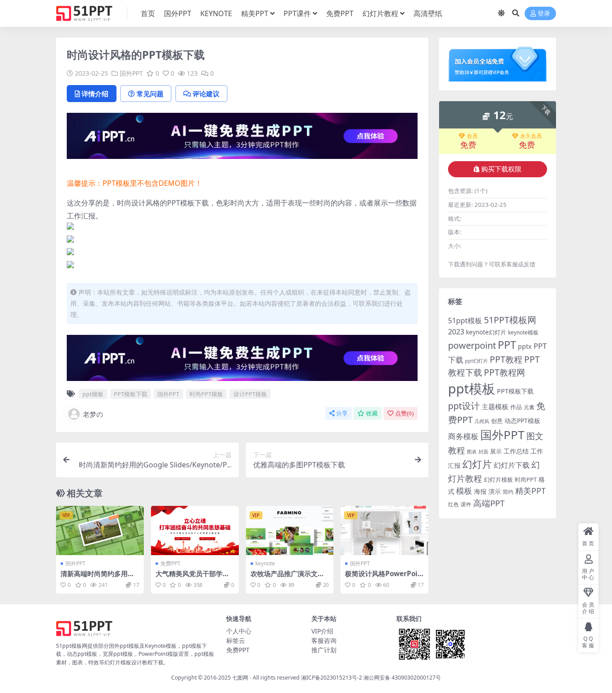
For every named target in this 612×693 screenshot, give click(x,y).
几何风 (481, 421)
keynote (265, 563)
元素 (529, 407)
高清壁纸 (428, 13)
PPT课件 (297, 13)
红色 (453, 504)
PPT (507, 345)
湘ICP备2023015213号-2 (332, 677)
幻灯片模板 (498, 479)
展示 (496, 451)
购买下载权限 (501, 169)
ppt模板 (92, 394)
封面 (483, 451)
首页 (148, 13)
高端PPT (488, 503)
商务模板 (463, 436)
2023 (456, 332)
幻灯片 (477, 464)
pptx (525, 346)
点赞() (404, 413)
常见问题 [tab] (150, 93)
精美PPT (254, 13)
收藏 (372, 413)
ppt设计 (464, 406)
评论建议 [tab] (206, 93)
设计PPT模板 (250, 394)
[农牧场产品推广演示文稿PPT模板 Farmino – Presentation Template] (290, 530)
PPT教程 (506, 359)
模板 (464, 490)
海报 (480, 491)
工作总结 (516, 451)
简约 (508, 492)
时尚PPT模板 (206, 394)
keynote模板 (523, 332)
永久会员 (531, 136)
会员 (472, 136)
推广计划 (323, 650)
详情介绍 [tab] (95, 93)
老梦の (93, 414)
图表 (472, 451)
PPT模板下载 (130, 394)
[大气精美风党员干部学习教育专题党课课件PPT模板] (195, 530)
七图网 (240, 677)
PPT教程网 (504, 372)
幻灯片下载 (512, 465)
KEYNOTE (216, 13)
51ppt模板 (465, 320)
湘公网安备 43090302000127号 (402, 677)
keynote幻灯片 (486, 332)
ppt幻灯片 (476, 361)
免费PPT (339, 13)
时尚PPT (526, 479)
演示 (494, 491)
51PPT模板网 (510, 320)
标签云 (235, 640)
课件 (466, 504)
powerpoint (472, 345)
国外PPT (177, 13)
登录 (544, 13)
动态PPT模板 (522, 420)
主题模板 (495, 406)
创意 (497, 421)
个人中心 (238, 631)
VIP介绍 (322, 631)
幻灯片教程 (380, 13)
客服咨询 (323, 640)
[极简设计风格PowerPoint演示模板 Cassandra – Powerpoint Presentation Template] (384, 530)
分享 (342, 413)
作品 (516, 407)
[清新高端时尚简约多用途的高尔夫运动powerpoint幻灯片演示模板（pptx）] (100, 530)
